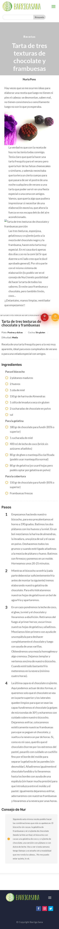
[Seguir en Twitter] (50, 908)
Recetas (29, 36)
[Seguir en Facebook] (38, 908)
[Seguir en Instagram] (44, 908)
